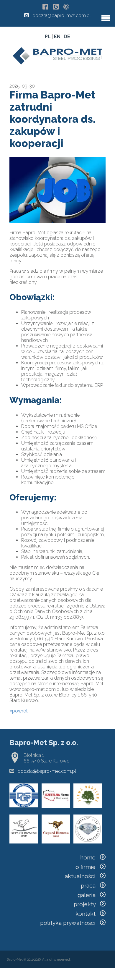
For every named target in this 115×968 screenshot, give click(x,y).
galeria (89, 895)
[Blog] (66, 7)
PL (48, 36)
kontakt (87, 913)
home (90, 857)
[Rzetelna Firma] (56, 806)
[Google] (56, 7)
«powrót (18, 711)
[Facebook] (45, 7)
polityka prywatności (70, 922)
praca (90, 885)
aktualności (82, 876)
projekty (87, 904)
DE (67, 36)
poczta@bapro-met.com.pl (61, 15)
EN (57, 36)
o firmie (87, 867)
